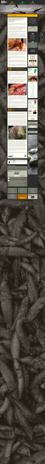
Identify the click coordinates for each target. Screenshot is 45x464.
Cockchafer (32, 92)
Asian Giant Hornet (32, 93)
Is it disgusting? (33, 36)
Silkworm (33, 85)
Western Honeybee (32, 96)
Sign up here (15, 157)
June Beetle (32, 84)
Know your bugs (22, 189)
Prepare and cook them (22, 190)
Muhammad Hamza (12, 177)
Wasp (32, 90)
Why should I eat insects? (12, 188)
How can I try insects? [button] (22, 3)
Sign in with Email (33, 132)
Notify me (34, 65)
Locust (33, 89)
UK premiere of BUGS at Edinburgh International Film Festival (18, 162)
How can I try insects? (22, 188)
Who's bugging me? (12, 194)
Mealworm (32, 95)
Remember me (17, 174)
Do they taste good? (12, 189)
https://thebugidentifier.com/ (13, 178)
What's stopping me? (32, 35)
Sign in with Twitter (33, 131)
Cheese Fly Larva (33, 87)
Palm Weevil (32, 94)
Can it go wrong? (33, 39)
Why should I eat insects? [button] (12, 3)
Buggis (12, 153)
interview (18, 73)
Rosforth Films (14, 15)
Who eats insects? (12, 192)
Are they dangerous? (32, 37)
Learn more (31, 65)
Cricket (33, 91)
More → (26, 163)
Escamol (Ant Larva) (32, 86)
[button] (3, 9)
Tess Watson (21, 139)
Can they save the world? (12, 191)
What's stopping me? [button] (32, 3)
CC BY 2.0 (26, 139)
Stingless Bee (30, 71)
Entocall (21, 27)
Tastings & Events (22, 192)
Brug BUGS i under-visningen (30, 102)
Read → (36, 74)
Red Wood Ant (33, 97)
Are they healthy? (12, 190)
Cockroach (32, 88)
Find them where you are (22, 191)
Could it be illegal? (33, 38)
